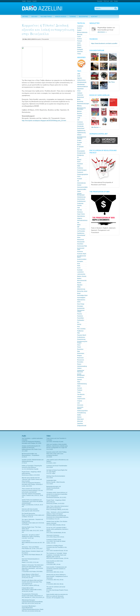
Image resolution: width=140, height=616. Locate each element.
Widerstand (80, 419)
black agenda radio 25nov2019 (30, 510)
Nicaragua (80, 306)
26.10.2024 (49, 467)
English (24, 1)
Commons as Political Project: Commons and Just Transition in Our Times (56, 547)
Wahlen (79, 417)
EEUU (79, 144)
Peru (78, 326)
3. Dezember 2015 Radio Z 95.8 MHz (32, 571)
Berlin (78, 99)
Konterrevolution (81, 259)
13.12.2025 (49, 449)
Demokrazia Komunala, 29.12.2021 (56, 497)
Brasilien (79, 113)
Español (34, 1)
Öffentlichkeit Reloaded (28, 600)
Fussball (79, 178)
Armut (78, 90)
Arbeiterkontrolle (81, 82)
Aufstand (79, 93)
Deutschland (80, 128)
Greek (79, 43)
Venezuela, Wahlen (80, 408)
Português (80, 49)
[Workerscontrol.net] (104, 143)
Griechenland (81, 199)
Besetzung (80, 101)
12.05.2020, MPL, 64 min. (53, 564)
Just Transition (81, 229)
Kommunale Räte (82, 246)
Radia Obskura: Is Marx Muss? (30, 574)
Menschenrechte (82, 280)
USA (78, 403)
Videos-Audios (60, 16)
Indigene (79, 218)
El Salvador (80, 146)
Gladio (79, 191)
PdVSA (79, 324)
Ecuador (79, 142)
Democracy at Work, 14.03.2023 (31, 475)
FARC (78, 166)
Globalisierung (81, 197)
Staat (78, 381)
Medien (79, 278)
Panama (79, 313)
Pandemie (80, 316)
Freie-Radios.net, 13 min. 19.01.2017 (32, 548)
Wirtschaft (80, 421)
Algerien (79, 78)
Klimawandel (80, 241)
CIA (78, 119)
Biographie (83, 16)
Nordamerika (80, 308)
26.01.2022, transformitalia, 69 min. (56, 532)
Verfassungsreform (82, 410)
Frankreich (80, 172)
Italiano (79, 45)
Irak (78, 222)
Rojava (79, 364)
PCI (78, 322)
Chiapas (79, 115)
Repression (80, 357)
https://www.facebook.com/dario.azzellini (104, 43)
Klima (78, 237)
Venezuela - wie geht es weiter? (31, 535)
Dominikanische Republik (81, 137)
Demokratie (80, 126)
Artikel (25, 16)
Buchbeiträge (46, 16)
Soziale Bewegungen (81, 374)
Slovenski (80, 51)
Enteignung (80, 155)
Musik (78, 293)
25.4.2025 (49, 457)
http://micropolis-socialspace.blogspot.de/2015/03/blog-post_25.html (44, 120)
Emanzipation (81, 151)
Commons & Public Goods (53, 539)
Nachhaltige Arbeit (82, 295)
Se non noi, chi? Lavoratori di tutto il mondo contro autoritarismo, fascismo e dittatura (57, 529)
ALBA (78, 76)
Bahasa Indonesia (82, 32)
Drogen (79, 140)
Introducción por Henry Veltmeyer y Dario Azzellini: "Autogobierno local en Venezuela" (57, 576)
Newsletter (99, 1)
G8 (78, 180)
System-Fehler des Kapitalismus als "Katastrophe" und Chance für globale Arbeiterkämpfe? (32, 501)
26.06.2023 (49, 489)
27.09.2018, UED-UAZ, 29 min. (55, 579)
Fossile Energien (82, 170)
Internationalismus (82, 220)
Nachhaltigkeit (81, 297)
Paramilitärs (80, 318)
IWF (78, 227)
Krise (78, 263)
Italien (79, 224)
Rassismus (80, 349)
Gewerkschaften (81, 189)
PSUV (79, 345)
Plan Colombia (81, 328)
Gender (79, 185)
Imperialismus (81, 216)
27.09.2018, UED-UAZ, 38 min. (55, 584)
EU (78, 157)
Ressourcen (80, 360)
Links (111, 1)
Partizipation (80, 320)
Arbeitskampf (80, 84)
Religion (79, 355)
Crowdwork (80, 124)
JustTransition (81, 231)
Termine (72, 16)
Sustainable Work (51, 480)
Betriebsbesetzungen (83, 103)
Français (79, 41)
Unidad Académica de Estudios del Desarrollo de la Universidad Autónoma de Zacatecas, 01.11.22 (57, 517)
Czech (79, 36)
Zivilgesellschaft (81, 425)
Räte (78, 351)
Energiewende (81, 153)
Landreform (80, 272)
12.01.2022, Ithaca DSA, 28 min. (55, 537)
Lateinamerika (81, 274)
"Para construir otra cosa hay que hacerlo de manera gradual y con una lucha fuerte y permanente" (32, 490)
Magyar (79, 47)
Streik (78, 386)
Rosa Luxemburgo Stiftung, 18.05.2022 (57, 509)
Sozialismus (80, 377)
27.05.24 (24, 463)
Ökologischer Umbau (81, 311)
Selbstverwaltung (82, 366)
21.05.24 (24, 457)
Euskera (79, 38)
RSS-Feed (106, 1)
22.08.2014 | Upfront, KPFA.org (30, 585)
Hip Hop (79, 209)
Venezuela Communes (52, 535)
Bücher (34, 16)
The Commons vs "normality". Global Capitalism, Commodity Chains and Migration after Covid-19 (56, 555)
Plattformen (80, 331)
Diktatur (79, 134)
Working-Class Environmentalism (55, 476)
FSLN (78, 176)
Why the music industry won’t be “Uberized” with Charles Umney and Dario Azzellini (32, 479)
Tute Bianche (81, 394)
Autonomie (80, 95)
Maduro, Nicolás (81, 276)
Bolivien (79, 111)
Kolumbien (80, 243)
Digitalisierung (81, 130)
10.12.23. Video (50, 473)
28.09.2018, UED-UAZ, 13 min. (55, 572)
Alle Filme (111, 82)
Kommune (80, 251)
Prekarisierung (81, 339)
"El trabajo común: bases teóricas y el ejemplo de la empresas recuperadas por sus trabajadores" (56, 494)
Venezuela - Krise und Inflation (30, 547)
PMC (78, 333)
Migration (79, 284)
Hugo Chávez (81, 214)
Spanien (79, 379)
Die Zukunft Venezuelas (28, 513)
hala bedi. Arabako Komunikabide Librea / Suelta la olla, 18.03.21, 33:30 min (32, 495)
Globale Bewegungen (81, 194)
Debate (48, 582)
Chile (78, 117)
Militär (79, 287)
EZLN (78, 161)
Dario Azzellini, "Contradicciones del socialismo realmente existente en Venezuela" (56, 568)
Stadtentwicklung (82, 383)
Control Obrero (26, 540)
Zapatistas (80, 423)
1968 (78, 73)
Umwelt (79, 396)
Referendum (80, 353)
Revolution (80, 362)
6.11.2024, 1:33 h (51, 463)
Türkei (79, 392)
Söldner (79, 368)
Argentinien (80, 88)
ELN (78, 148)
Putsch (79, 347)
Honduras (80, 212)
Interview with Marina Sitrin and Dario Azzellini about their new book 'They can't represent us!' (32, 582)
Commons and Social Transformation (56, 465)
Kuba (78, 265)
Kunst (78, 267)
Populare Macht (81, 335)
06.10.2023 (49, 477)
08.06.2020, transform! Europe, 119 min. (57, 558)
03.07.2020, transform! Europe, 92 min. (57, 550)
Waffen (79, 415)
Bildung (79, 105)
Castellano (80, 26)
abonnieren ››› (102, 32)
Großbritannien (81, 201)
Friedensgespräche (82, 174)
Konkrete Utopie (81, 253)
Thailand (79, 390)
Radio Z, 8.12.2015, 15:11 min (30, 562)
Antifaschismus (81, 80)
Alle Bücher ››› (96, 127)
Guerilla (79, 205)
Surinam (79, 388)
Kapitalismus (80, 233)
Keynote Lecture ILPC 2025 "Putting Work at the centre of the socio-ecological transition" (56, 453)
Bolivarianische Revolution (81, 108)
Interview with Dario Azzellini (30, 509)
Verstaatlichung (81, 412)
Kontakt (116, 1)
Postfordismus (81, 337)
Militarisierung (81, 289)
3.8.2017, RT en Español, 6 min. (55, 597)
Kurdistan (80, 270)
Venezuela (80, 405)
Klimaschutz (80, 239)
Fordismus (80, 168)
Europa (79, 159)
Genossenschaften (82, 187)
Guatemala (80, 203)
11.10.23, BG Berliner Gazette (30, 469)
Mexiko (79, 282)
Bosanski (79, 34)
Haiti (78, 207)
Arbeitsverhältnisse (82, 86)
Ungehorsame (81, 398)
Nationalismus (81, 299)
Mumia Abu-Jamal (82, 291)
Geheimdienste (81, 183)
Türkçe (79, 53)
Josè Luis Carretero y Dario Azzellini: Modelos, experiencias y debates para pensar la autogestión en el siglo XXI (57, 446)
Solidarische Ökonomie (80, 371)
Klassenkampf (81, 235)
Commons (80, 122)
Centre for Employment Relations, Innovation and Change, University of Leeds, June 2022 (32, 484)
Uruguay (79, 400)
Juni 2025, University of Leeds (54, 441)
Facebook (80, 163)
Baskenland (80, 97)
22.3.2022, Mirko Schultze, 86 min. (56, 525)
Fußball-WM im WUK (27, 588)
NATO (78, 301)
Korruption (80, 261)
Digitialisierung (81, 132)
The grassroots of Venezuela (30, 594)
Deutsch (29, 1)
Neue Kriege (80, 304)
